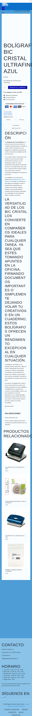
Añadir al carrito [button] (16, 474)
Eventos (12, 712)
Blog (21, 712)
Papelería (10, 113)
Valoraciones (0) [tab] (16, 128)
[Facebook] (2, 696)
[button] (31, 1)
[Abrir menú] (3, 8)
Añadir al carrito (18, 87)
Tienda (25, 709)
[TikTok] (4, 696)
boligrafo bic (10, 114)
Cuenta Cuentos (11, 709)
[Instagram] (3, 696)
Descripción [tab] (16, 125)
